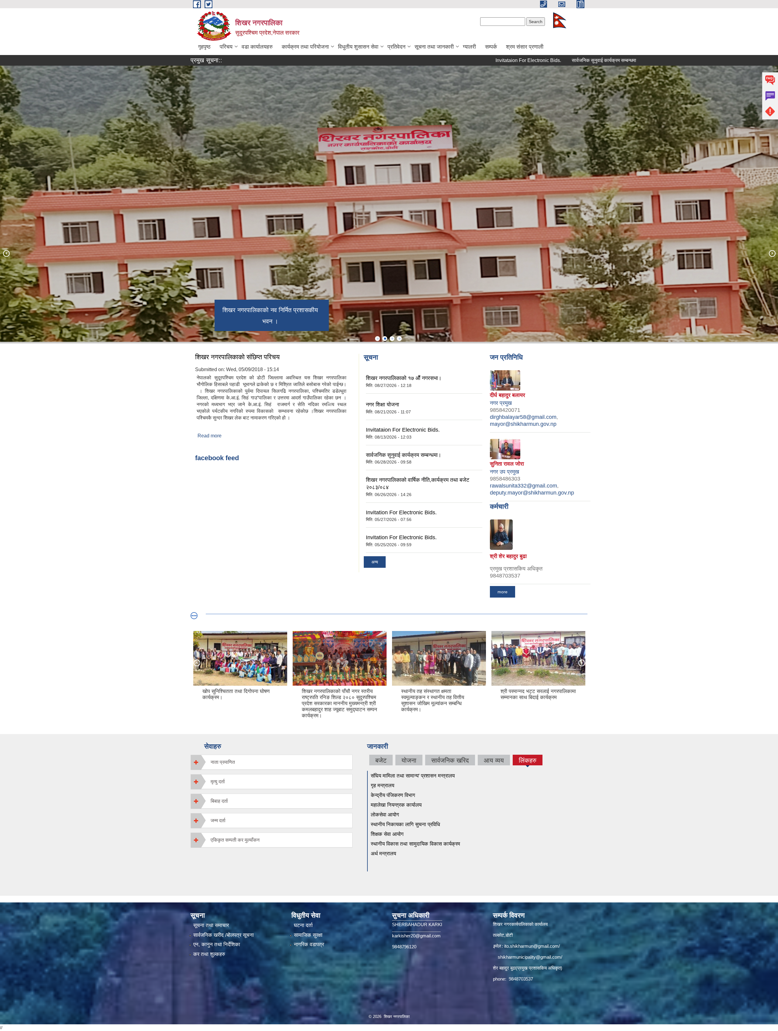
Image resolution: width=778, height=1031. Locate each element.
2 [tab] (384, 338)
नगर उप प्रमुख (504, 472)
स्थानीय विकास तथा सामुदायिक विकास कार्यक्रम (415, 844)
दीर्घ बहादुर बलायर (507, 395)
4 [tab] (399, 338)
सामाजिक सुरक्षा (308, 935)
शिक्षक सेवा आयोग (388, 834)
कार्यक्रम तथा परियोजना (305, 47)
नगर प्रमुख (501, 403)
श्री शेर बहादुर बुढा (508, 556)
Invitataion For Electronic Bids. (473, 60)
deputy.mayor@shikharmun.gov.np (532, 493)
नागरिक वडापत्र (309, 944)
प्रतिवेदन (396, 47)
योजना (408, 760)
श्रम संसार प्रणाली (524, 47)
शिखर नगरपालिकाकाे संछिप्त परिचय (237, 357)
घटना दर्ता (303, 925)
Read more (210, 435)
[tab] (271, 762)
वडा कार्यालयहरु (257, 47)
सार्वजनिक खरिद (450, 760)
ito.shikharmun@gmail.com (531, 946)
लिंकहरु (527, 761)
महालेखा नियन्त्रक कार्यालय (397, 805)
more (502, 591)
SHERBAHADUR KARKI (417, 924)
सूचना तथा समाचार (211, 925)
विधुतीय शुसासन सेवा (358, 47)
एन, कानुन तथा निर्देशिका (216, 944)
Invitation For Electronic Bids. (401, 512)
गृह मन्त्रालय (382, 785)
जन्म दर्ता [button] (218, 820)
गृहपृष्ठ (204, 47)
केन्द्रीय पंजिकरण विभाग (393, 795)
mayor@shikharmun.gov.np (523, 424)
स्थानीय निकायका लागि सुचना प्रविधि (405, 824)
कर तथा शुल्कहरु (209, 954)
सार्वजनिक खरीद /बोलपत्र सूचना (223, 935)
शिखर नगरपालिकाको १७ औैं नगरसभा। (404, 378)
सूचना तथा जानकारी (434, 47)
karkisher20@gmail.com (416, 935)
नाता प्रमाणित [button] (223, 762)
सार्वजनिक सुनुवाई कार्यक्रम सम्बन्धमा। (550, 60)
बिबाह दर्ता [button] (219, 801)
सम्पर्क (491, 47)
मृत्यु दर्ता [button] (218, 781)
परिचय (226, 47)
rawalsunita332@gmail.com (523, 486)
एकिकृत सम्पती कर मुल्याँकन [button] (235, 840)
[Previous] (6, 253)
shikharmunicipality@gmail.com (529, 957)
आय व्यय (494, 760)
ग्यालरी (469, 47)
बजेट (381, 760)
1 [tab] (377, 338)
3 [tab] (392, 338)
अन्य (374, 562)
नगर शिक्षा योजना (382, 405)
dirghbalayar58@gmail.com (523, 417)
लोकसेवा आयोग (385, 815)
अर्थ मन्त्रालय (383, 854)
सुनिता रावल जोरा (507, 464)
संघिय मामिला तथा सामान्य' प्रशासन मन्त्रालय (413, 776)
